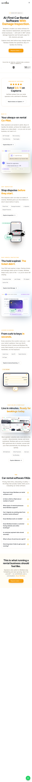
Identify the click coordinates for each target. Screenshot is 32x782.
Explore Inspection (8, 215)
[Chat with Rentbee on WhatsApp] (28, 778)
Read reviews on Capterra (15, 101)
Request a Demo (15, 50)
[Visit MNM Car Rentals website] (14, 67)
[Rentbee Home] (5, 2)
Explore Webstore (15, 460)
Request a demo (15, 581)
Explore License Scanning (10, 363)
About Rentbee (20, 576)
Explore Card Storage (9, 288)
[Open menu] (29, 2)
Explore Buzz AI (7, 144)
